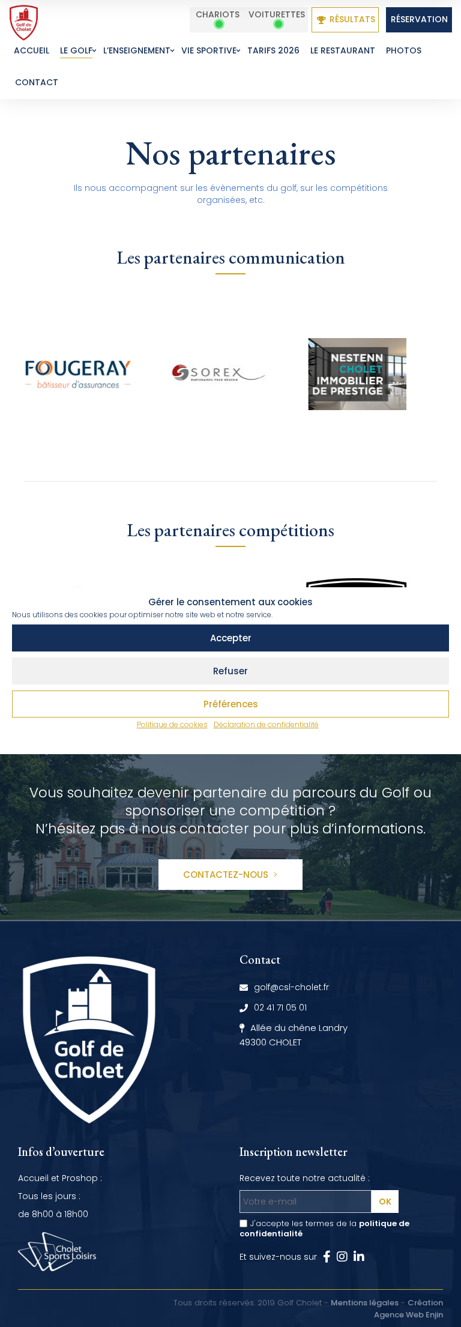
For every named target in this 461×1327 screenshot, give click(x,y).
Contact (36, 82)
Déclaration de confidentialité (266, 724)
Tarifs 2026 (273, 50)
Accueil (31, 50)
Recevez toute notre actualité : (305, 1178)
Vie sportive (209, 50)
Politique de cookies (172, 724)
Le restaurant (342, 50)
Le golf (76, 50)
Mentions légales (365, 1302)
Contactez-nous (227, 874)
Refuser (230, 671)
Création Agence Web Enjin (408, 1308)
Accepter (231, 638)
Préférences (230, 704)
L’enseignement (136, 50)
